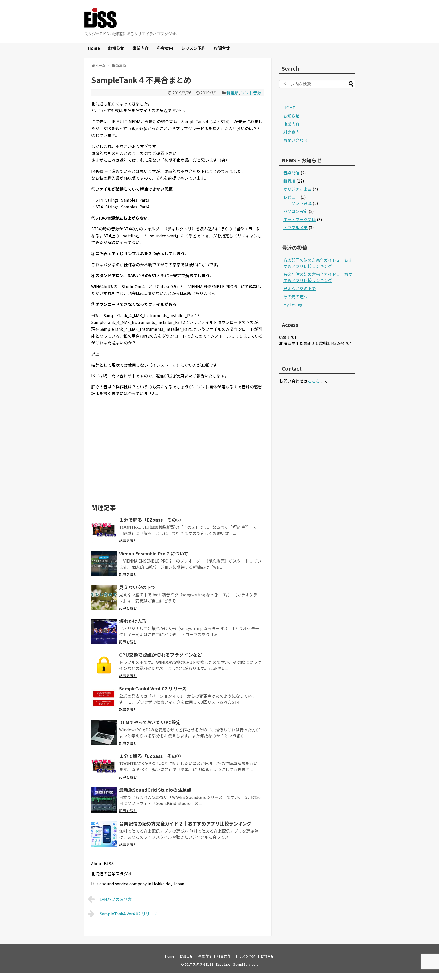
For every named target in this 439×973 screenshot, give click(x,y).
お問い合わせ (295, 140)
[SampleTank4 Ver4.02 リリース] (104, 699)
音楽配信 (291, 173)
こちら (314, 381)
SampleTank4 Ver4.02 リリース (152, 688)
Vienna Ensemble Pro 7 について (154, 553)
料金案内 (165, 48)
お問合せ (222, 48)
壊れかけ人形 (133, 621)
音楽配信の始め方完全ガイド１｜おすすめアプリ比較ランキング (317, 277)
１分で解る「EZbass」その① (150, 756)
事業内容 (140, 48)
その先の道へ (295, 296)
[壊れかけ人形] (104, 631)
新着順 (232, 93)
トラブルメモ (295, 227)
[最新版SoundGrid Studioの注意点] (104, 800)
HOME (289, 108)
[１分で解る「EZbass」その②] (104, 530)
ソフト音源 (251, 93)
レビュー (291, 197)
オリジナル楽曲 (297, 189)
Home (94, 48)
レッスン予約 (193, 48)
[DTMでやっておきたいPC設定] (104, 732)
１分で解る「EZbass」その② (150, 519)
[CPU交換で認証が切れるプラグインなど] (104, 665)
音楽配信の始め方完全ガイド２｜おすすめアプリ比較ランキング (185, 823)
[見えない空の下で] (104, 597)
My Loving (292, 305)
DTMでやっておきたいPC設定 (150, 722)
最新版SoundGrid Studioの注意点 (155, 789)
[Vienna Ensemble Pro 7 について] (104, 563)
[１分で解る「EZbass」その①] (104, 766)
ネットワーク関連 (299, 219)
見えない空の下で (137, 587)
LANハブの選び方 (116, 899)
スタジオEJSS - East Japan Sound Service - (225, 964)
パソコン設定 (295, 211)
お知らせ (116, 48)
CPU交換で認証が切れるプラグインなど (160, 654)
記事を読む (128, 540)
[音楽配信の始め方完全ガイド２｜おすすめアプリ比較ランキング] (104, 834)
